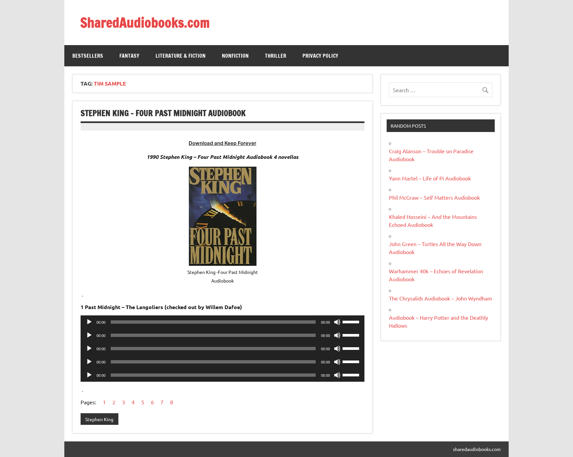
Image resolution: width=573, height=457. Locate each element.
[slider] (352, 321)
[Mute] (337, 322)
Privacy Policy (320, 55)
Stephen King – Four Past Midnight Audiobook (163, 113)
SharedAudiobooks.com (145, 22)
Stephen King (99, 419)
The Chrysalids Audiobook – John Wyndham (440, 298)
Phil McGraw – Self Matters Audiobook (434, 197)
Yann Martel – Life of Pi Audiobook (430, 178)
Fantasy (129, 55)
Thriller (275, 55)
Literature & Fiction (181, 55)
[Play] (89, 322)
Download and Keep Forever (222, 143)
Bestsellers (87, 55)
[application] (222, 322)
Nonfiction (235, 55)
